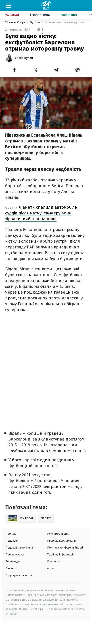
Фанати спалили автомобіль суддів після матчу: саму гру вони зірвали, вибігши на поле (41, 213)
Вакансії (11, 568)
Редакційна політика (19, 547)
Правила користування (62, 540)
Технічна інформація (60, 554)
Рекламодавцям (58, 533)
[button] (14, 70)
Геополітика (40, 15)
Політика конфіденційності (65, 547)
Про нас (11, 533)
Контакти (53, 561)
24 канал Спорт (15, 22)
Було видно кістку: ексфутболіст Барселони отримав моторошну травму (65, 22)
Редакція (12, 540)
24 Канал (12, 15)
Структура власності (19, 575)
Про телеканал (15, 554)
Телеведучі (13, 561)
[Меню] (8, 6)
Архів (50, 568)
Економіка (69, 15)
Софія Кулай (24, 58)
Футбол (34, 22)
